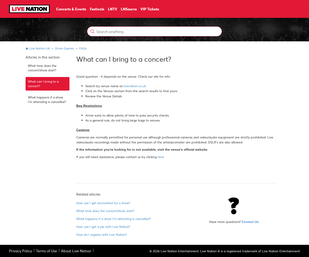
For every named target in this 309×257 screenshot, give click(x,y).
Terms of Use (46, 250)
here (160, 157)
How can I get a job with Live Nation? (103, 226)
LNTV (112, 9)
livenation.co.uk (135, 86)
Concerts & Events (71, 9)
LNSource (129, 9)
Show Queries (64, 48)
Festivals (97, 9)
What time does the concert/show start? (42, 67)
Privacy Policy (20, 250)
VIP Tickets (149, 9)
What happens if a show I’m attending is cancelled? (47, 99)
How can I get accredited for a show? (103, 203)
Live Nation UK (39, 48)
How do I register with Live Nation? (101, 234)
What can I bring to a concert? (43, 83)
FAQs (83, 48)
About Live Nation (76, 250)
